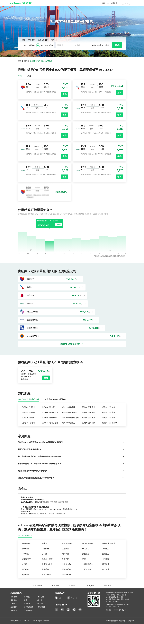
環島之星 (40, 604)
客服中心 (105, 3)
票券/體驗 (14, 604)
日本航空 (25, 554)
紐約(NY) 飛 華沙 (88, 417)
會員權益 (55, 585)
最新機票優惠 (67, 543)
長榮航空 (46, 502)
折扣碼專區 (26, 543)
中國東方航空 (47, 564)
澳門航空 (25, 569)
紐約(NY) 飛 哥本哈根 (50, 412)
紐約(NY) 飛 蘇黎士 (49, 417)
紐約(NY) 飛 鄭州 (88, 412)
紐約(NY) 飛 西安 (68, 423)
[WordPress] (74, 609)
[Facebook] (56, 609)
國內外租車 (41, 607)
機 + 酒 (39, 600)
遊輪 (25, 600)
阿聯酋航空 (66, 569)
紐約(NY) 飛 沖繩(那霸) (70, 417)
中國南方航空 (67, 564)
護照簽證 (13, 610)
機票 (26, 61)
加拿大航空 (46, 574)
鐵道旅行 (13, 607)
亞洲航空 (105, 559)
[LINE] (80, 609)
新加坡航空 (26, 559)
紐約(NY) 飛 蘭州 (28, 407)
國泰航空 (35, 514)
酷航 (84, 559)
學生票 (44, 543)
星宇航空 (65, 548)
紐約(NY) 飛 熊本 (28, 417)
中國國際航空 (87, 564)
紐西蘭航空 (66, 574)
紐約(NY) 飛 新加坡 (109, 423)
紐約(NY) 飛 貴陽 (108, 412)
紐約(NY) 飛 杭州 (88, 423)
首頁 (20, 61)
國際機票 (13, 597)
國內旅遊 (27, 604)
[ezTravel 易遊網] (21, 3)
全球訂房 (40, 597)
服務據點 (90, 585)
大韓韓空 (65, 554)
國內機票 (27, 597)
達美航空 (25, 574)
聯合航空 (105, 569)
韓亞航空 (85, 554)
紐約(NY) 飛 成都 (108, 407)
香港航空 (45, 569)
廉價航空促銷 (87, 543)
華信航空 (85, 548)
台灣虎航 (65, 559)
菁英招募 (107, 585)
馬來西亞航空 (47, 559)
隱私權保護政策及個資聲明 (115, 621)
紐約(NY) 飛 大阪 (48, 407)
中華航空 (53, 502)
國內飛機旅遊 (28, 607)
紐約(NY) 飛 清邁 (108, 417)
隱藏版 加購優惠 (108, 543)
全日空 (44, 554)
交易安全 (131, 621)
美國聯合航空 (63, 502)
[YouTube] (62, 609)
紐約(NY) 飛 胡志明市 (50, 423)
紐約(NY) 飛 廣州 (88, 407)
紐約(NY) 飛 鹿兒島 (69, 412)
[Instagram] (68, 609)
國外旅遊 (13, 600)
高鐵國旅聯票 (28, 610)
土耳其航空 (86, 569)
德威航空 (25, 564)
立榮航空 (105, 548)
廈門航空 (105, 564)
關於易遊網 (37, 585)
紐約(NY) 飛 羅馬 (28, 412)
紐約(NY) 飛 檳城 (68, 407)
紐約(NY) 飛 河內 (28, 423)
